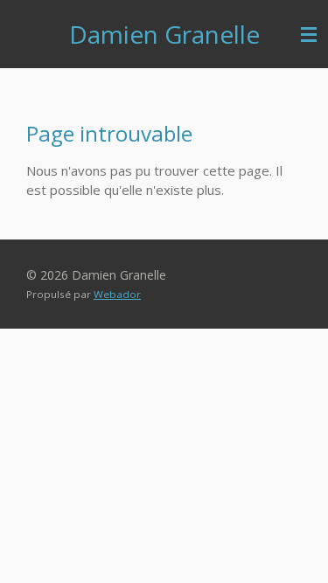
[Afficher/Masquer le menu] (309, 34)
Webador (117, 294)
